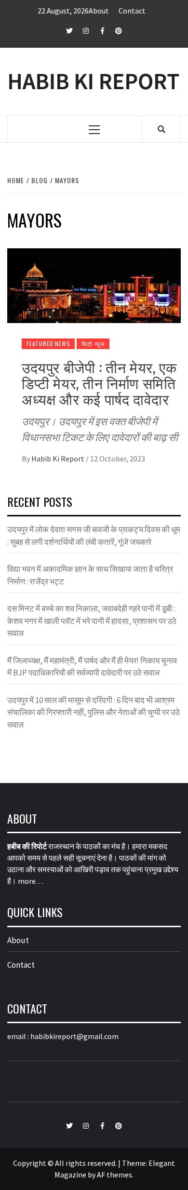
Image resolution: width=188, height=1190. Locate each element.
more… (30, 881)
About (99, 10)
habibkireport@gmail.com (74, 1036)
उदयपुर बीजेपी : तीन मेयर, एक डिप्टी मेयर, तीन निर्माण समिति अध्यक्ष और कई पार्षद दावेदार (99, 382)
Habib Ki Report (58, 458)
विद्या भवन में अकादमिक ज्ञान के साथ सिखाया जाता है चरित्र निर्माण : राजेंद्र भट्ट (90, 575)
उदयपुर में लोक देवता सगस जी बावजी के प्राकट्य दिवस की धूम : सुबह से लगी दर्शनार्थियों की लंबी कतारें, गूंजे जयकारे (93, 535)
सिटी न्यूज (93, 343)
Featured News (48, 343)
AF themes (114, 1174)
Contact (132, 10)
